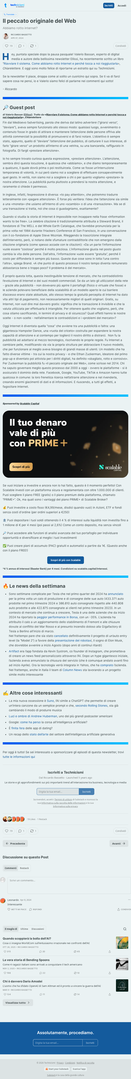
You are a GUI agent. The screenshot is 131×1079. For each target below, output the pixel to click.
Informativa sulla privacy (65, 806)
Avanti (116, 843)
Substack (51, 1075)
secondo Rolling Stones (91, 705)
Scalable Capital (29, 403)
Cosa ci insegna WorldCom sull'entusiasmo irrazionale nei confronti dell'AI (46, 943)
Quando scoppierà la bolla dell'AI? (27, 938)
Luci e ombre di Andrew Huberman (33, 716)
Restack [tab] (24, 868)
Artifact (14, 651)
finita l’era (18, 728)
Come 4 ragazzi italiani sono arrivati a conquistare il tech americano (42, 964)
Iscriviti (109, 5)
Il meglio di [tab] (11, 928)
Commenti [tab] (11, 868)
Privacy (60, 1062)
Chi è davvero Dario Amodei (22, 981)
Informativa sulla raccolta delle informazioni (63, 802)
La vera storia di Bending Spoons (26, 960)
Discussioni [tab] (38, 928)
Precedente (17, 843)
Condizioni (70, 1062)
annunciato (115, 594)
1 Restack (42, 819)
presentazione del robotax (73, 640)
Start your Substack (58, 1069)
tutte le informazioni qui (19, 757)
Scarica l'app (79, 1069)
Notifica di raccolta (85, 1062)
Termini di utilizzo (63, 799)
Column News (72, 670)
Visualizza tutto (15, 1002)
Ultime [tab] (24, 928)
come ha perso (30, 722)
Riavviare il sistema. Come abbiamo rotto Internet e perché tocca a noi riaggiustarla (61, 63)
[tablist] (17, 868)
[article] (65, 945)
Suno (50, 700)
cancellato (61, 636)
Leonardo (13, 900)
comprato (106, 665)
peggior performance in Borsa (57, 617)
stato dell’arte (39, 734)
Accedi (122, 5)
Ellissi (27, 114)
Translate (10, 14)
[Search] (124, 929)
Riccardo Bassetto (21, 34)
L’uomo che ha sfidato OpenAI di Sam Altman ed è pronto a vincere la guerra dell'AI (52, 986)
